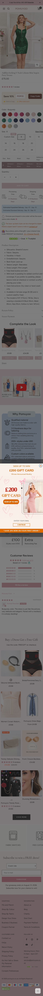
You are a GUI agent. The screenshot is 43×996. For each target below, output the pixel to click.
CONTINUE (21, 525)
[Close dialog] (40, 465)
